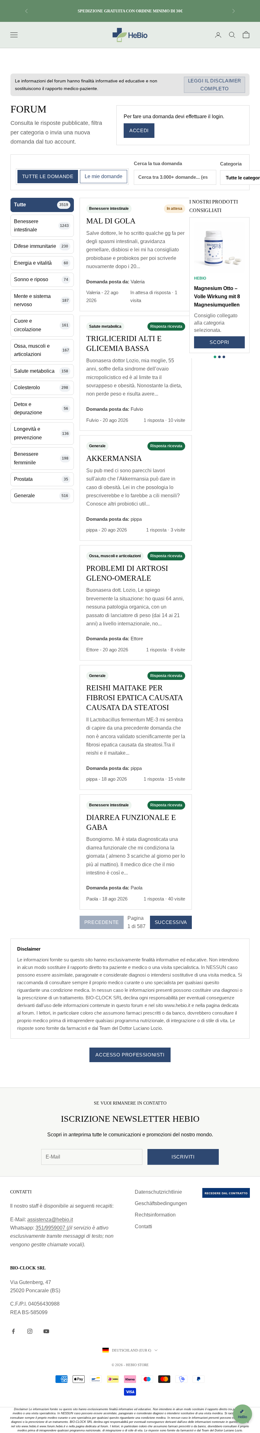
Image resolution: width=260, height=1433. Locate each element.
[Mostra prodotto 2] (219, 357)
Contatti (143, 1226)
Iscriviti (183, 1156)
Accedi (139, 130)
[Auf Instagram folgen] (30, 1331)
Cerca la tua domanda (158, 163)
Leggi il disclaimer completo (214, 84)
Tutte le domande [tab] (48, 176)
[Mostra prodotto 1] (215, 357)
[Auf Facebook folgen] (13, 1331)
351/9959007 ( (52, 1227)
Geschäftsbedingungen (161, 1203)
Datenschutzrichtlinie (158, 1192)
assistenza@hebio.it (50, 1219)
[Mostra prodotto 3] (224, 357)
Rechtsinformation (155, 1214)
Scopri (219, 342)
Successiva (171, 922)
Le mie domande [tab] (103, 176)
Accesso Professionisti (129, 1054)
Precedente (101, 922)
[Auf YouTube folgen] (46, 1331)
